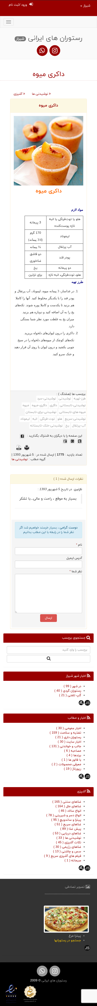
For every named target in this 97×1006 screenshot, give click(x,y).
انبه (34, 419)
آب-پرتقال (79, 426)
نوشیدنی (65, 398)
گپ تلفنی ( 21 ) (70, 695)
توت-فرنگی (47, 419)
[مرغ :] (66, 919)
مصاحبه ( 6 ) (72, 751)
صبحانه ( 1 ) (73, 860)
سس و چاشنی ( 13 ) (67, 851)
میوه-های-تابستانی (72, 412)
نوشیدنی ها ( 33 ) (68, 838)
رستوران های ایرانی (54, 980)
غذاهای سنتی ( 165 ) (66, 802)
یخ (67, 426)
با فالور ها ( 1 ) (71, 760)
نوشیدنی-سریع (75, 419)
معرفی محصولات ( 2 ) (66, 764)
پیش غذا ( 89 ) (70, 829)
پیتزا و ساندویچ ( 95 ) (66, 820)
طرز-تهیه (80, 398)
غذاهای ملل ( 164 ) (68, 806)
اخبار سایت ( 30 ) (69, 742)
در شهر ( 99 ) (72, 686)
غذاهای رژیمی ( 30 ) (67, 847)
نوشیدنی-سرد (46, 398)
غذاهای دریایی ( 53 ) (67, 833)
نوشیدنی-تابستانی (73, 405)
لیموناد (25, 419)
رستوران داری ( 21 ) (68, 737)
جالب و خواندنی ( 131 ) (65, 746)
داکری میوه (48, 105)
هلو (60, 419)
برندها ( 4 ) (74, 755)
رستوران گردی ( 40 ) (67, 691)
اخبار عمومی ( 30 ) (68, 728)
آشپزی (18, 94)
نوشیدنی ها (40, 94)
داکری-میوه (39, 405)
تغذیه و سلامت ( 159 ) (65, 733)
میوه (26, 405)
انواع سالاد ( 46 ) (70, 811)
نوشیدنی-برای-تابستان (41, 412)
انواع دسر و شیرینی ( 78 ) (63, 815)
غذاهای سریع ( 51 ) (68, 824)
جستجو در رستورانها (67, 940)
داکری (53, 405)
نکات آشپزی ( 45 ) (68, 842)
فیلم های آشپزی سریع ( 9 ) (62, 856)
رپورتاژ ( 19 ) (72, 769)
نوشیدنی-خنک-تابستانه (46, 426)
